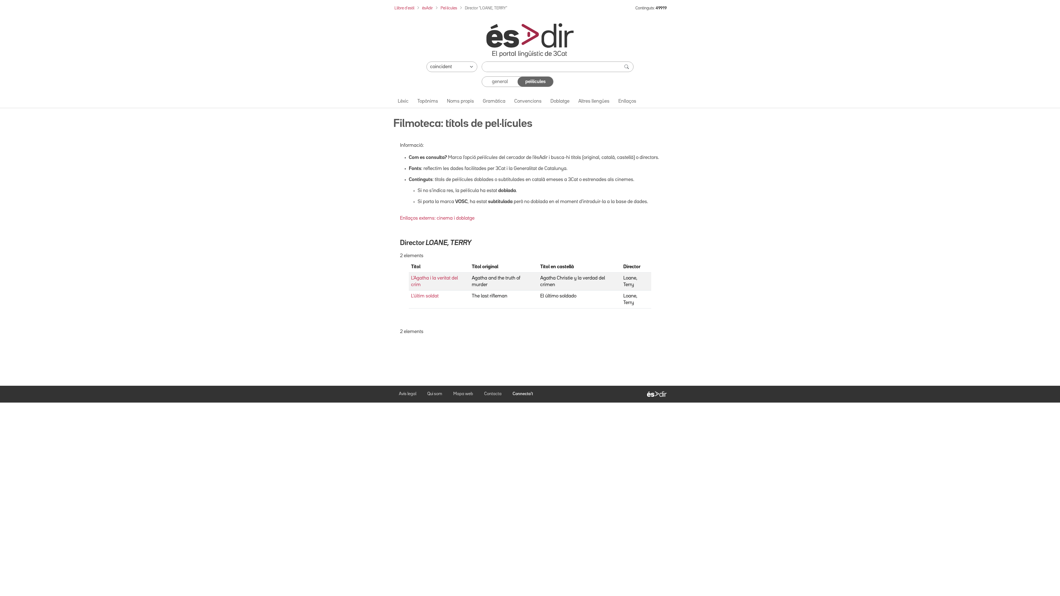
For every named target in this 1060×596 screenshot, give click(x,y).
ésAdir (427, 8)
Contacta (493, 394)
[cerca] (627, 66)
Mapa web (463, 394)
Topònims (427, 101)
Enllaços (627, 101)
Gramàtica (494, 101)
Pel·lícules (449, 8)
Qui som (434, 394)
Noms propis (460, 101)
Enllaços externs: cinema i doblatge (437, 218)
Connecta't (523, 394)
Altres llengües (594, 101)
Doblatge (559, 101)
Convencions (528, 101)
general (500, 81)
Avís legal (407, 394)
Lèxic (403, 101)
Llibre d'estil (404, 8)
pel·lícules (535, 81)
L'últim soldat (425, 296)
